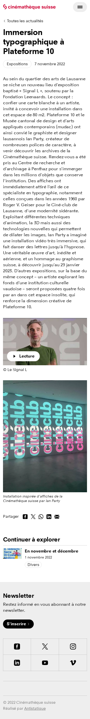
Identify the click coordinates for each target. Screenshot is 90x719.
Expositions (17, 64)
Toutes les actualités (25, 20)
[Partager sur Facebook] (25, 516)
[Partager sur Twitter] (33, 516)
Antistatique (35, 708)
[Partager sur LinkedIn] (49, 516)
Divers (33, 564)
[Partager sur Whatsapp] (41, 516)
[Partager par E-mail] (57, 516)
